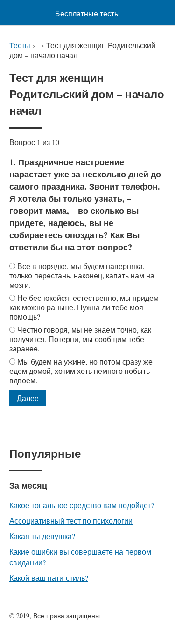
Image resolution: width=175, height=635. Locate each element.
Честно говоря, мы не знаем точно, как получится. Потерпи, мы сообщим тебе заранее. (80, 339)
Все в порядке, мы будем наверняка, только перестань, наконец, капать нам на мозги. (81, 275)
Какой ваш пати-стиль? (48, 578)
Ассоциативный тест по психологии (71, 521)
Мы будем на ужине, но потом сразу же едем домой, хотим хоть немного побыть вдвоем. (81, 371)
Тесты (19, 45)
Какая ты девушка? (42, 536)
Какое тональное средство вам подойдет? (81, 505)
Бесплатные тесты (87, 13)
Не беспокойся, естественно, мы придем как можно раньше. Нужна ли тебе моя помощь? (84, 307)
